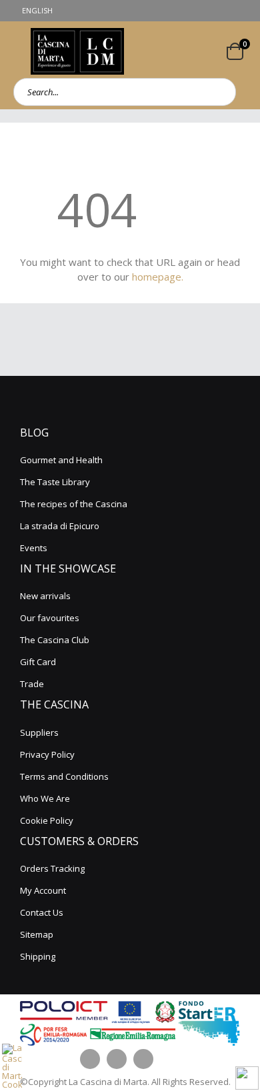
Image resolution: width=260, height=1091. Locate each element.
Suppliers (39, 732)
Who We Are (45, 798)
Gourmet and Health (61, 460)
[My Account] (208, 51)
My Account (43, 890)
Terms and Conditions (64, 776)
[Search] (221, 92)
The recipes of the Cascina (73, 504)
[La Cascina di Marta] (77, 51)
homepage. (157, 276)
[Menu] (15, 51)
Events (33, 548)
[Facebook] (90, 1059)
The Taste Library (55, 482)
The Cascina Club (54, 640)
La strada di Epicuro (59, 526)
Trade (32, 684)
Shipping (37, 956)
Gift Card (38, 662)
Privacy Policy (47, 754)
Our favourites (49, 618)
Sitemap (36, 934)
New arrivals (45, 596)
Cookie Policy (46, 820)
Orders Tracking (52, 868)
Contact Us (41, 912)
